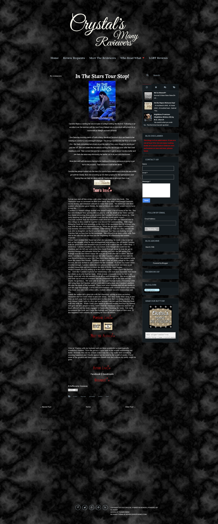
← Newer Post (45, 407)
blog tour (83, 396)
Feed (106, 507)
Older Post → (130, 407)
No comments (56, 76)
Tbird (107, 396)
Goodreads (108, 374)
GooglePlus (92, 507)
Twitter (85, 507)
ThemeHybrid (124, 512)
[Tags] (174, 87)
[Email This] (69, 390)
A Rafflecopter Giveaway (78, 386)
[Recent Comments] (165, 87)
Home (55, 58)
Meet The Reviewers (102, 58)
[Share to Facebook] (76, 390)
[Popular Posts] (155, 87)
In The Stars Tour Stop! (102, 76)
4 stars (75, 396)
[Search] (160, 75)
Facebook (95, 374)
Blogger (165, 263)
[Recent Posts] (146, 87)
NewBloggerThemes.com (136, 514)
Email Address (150, 219)
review (100, 396)
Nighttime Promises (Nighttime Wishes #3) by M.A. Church (164, 117)
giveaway (92, 396)
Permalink (132, 396)
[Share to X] (74, 390)
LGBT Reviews (158, 58)
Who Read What (130, 58)
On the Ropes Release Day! (164, 103)
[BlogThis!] (71, 390)
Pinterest (99, 507)
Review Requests (74, 58)
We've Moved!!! (160, 93)
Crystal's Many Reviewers (136, 508)
